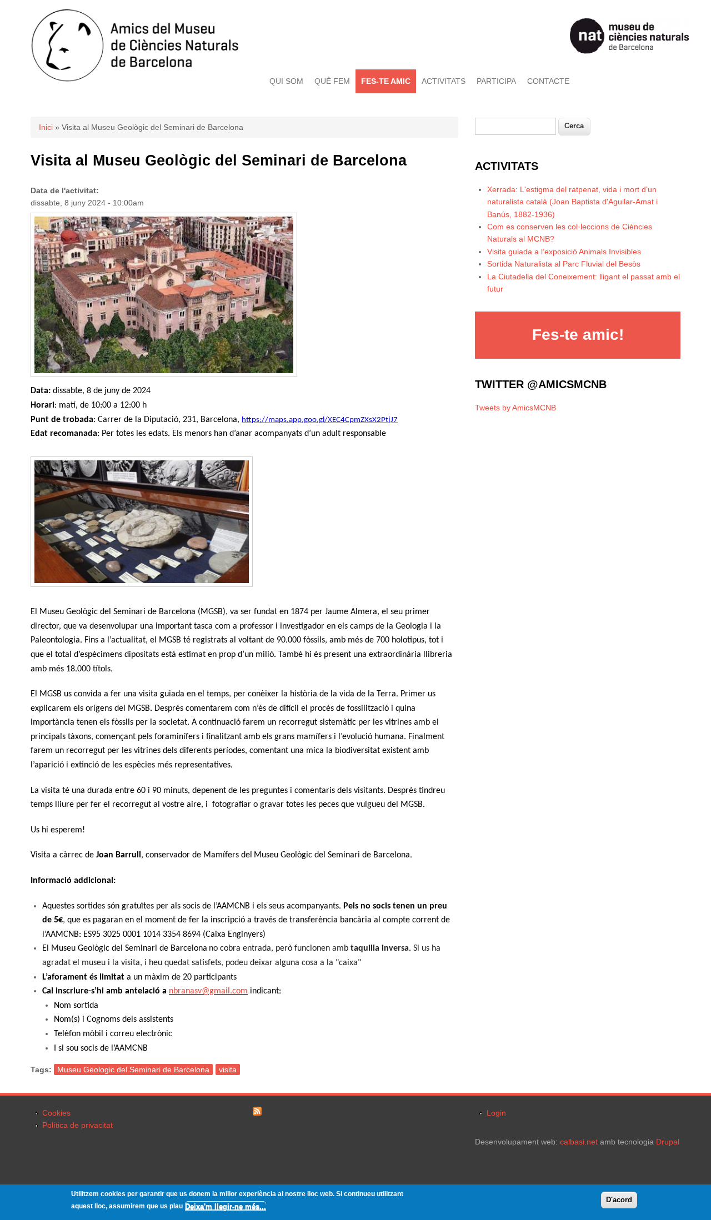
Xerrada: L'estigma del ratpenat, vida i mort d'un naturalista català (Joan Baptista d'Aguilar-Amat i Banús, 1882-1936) (572, 202)
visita (228, 1069)
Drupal (667, 1141)
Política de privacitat (77, 1125)
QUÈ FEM (332, 81)
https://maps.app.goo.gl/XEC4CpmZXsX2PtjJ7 (320, 420)
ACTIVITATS (443, 81)
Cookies (56, 1112)
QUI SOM (286, 81)
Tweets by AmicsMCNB (515, 407)
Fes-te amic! (578, 334)
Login (496, 1112)
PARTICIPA (496, 81)
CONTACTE (548, 81)
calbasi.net (579, 1141)
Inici (46, 127)
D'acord (619, 1200)
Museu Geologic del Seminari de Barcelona (133, 1069)
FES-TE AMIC (385, 81)
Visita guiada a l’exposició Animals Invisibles (564, 251)
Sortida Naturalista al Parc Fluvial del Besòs (563, 263)
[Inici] (135, 79)
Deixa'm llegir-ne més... (225, 1206)
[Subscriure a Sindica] (257, 1112)
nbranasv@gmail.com (208, 991)
